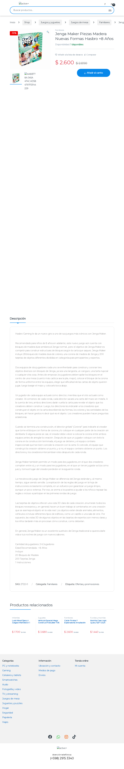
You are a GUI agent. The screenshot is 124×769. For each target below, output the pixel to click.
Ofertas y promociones (87, 584)
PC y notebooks (10, 665)
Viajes (5, 722)
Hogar (5, 708)
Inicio (12, 22)
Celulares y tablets (11, 675)
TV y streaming (10, 694)
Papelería (7, 717)
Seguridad (7, 712)
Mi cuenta (80, 665)
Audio (5, 684)
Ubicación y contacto (49, 665)
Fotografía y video (11, 689)
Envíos (42, 675)
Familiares (104, 22)
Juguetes (41, 618)
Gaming (6, 670)
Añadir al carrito (95, 72)
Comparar (91, 54)
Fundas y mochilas (98, 618)
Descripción (18, 318)
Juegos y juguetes (50, 22)
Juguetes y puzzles (12, 703)
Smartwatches (9, 679)
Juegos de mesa (79, 22)
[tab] (18, 320)
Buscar (110, 10)
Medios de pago (47, 670)
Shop (27, 22)
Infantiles (16, 618)
